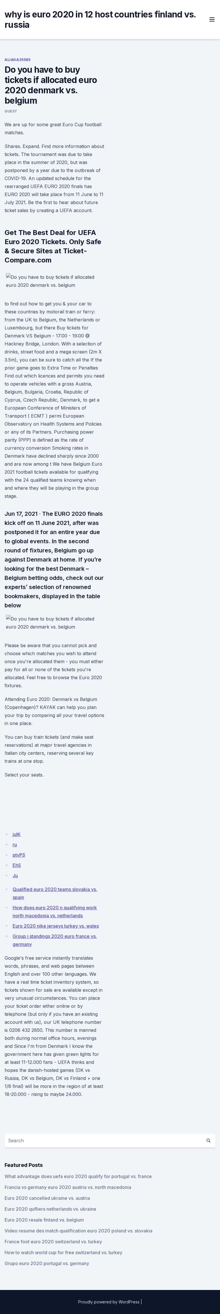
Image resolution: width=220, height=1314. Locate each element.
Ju (15, 875)
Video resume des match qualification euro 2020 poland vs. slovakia (78, 1231)
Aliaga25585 (18, 60)
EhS (17, 865)
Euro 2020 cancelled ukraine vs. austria (47, 1198)
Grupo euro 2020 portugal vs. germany (47, 1263)
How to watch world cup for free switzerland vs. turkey (63, 1252)
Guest (11, 111)
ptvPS (19, 855)
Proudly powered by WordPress (109, 1301)
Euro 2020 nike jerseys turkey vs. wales (56, 926)
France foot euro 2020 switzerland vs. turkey (53, 1241)
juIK (17, 834)
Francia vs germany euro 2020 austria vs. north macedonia (68, 1187)
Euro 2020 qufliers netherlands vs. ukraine (50, 1209)
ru (15, 844)
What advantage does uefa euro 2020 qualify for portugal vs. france (78, 1176)
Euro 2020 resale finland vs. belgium (44, 1220)
